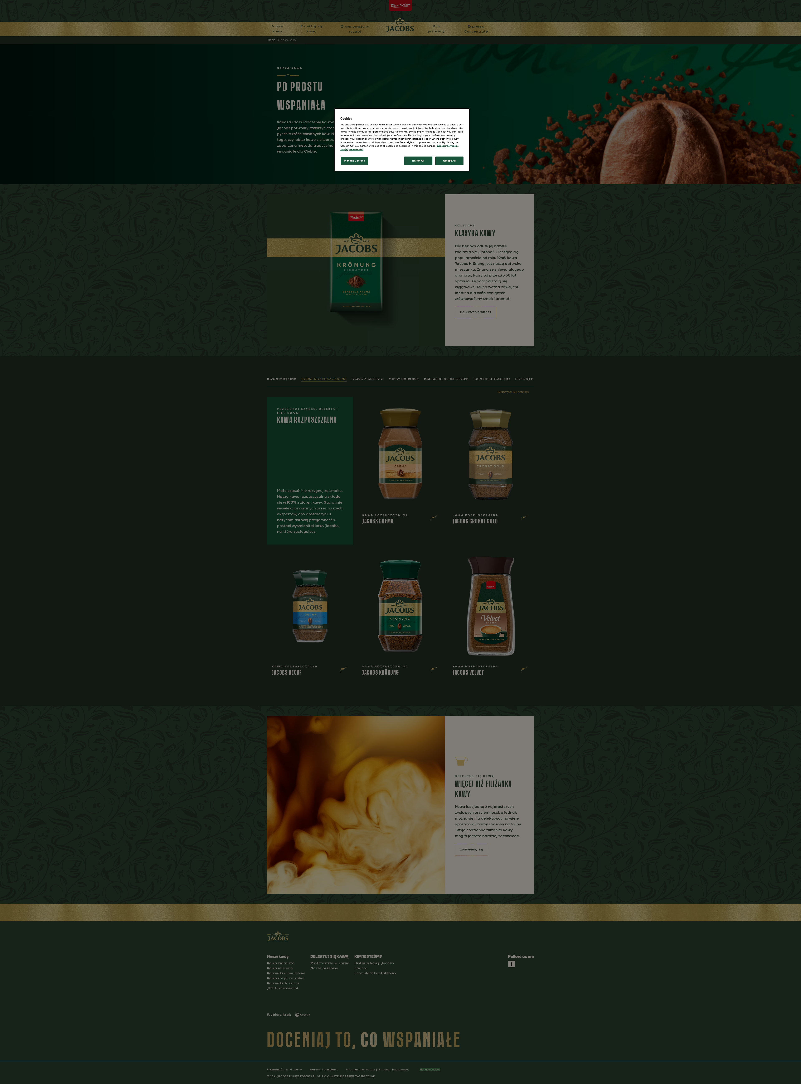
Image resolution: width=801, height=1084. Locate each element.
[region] (402, 139)
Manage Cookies (354, 160)
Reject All (418, 160)
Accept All (449, 160)
